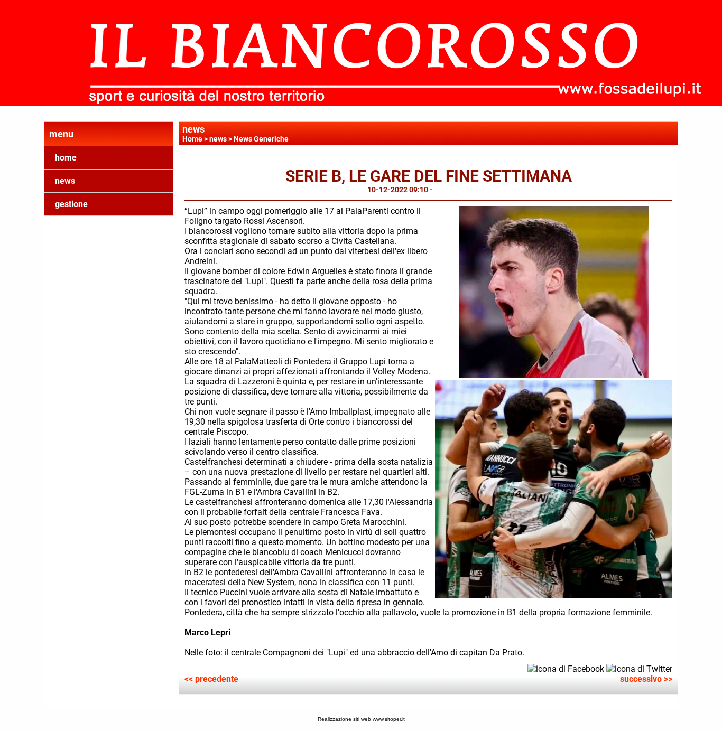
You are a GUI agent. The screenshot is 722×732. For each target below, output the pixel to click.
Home (192, 139)
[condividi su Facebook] (565, 668)
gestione (71, 204)
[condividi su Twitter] (639, 668)
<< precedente (211, 679)
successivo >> (646, 679)
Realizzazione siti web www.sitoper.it (361, 719)
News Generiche (261, 139)
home (66, 158)
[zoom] (554, 375)
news (65, 181)
